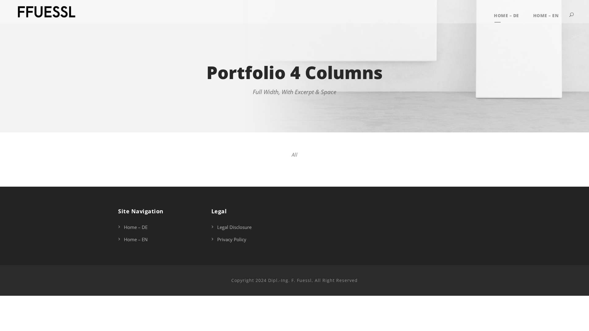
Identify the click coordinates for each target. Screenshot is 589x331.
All (295, 154)
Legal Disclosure (234, 227)
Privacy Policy (231, 239)
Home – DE (506, 15)
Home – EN (546, 15)
